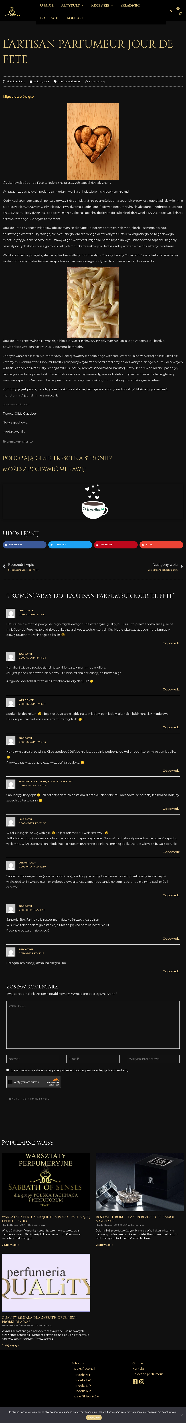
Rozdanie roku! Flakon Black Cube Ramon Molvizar (136, 1219)
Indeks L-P (83, 1385)
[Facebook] (178, 8)
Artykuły (78, 1363)
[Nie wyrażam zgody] (181, 1415)
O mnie (137, 1363)
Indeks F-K (83, 1380)
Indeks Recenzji (83, 1368)
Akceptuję (94, 1417)
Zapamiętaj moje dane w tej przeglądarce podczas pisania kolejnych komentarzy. (70, 1070)
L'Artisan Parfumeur (69, 81)
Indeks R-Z (83, 1391)
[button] (171, 11)
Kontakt (75, 18)
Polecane (49, 18)
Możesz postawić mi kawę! (44, 469)
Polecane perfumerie (148, 1374)
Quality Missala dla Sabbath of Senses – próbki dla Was (39, 1319)
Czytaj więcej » (10, 1244)
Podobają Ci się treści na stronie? (57, 458)
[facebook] (135, 1381)
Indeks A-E (83, 1375)
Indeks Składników (85, 1396)
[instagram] (142, 1381)
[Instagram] (180, 13)
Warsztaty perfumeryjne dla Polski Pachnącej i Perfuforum (46, 1219)
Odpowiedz (171, 643)
